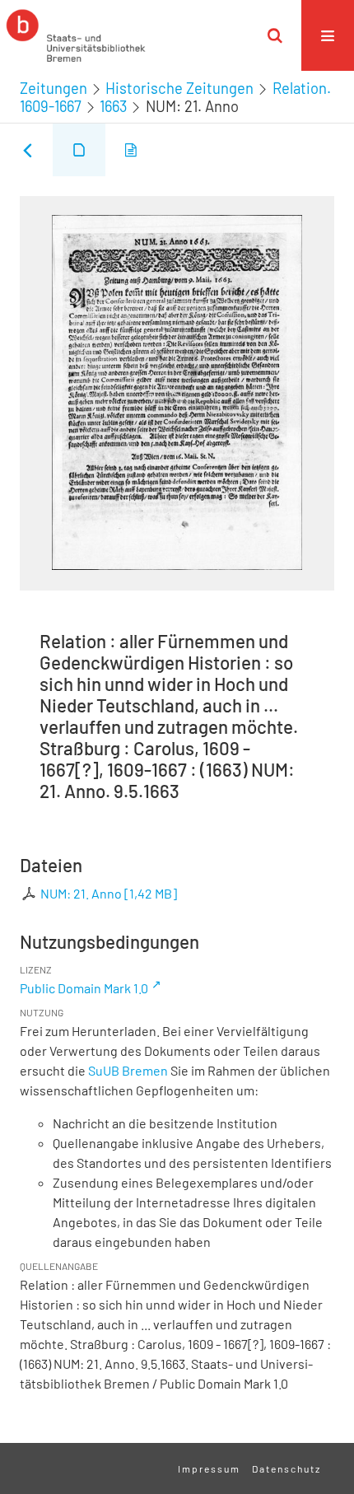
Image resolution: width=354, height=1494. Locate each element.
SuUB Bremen (128, 1070)
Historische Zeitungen (179, 88)
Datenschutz (286, 1468)
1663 (113, 106)
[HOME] (76, 35)
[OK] (275, 35)
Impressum (209, 1468)
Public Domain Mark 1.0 (84, 988)
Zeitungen (53, 88)
